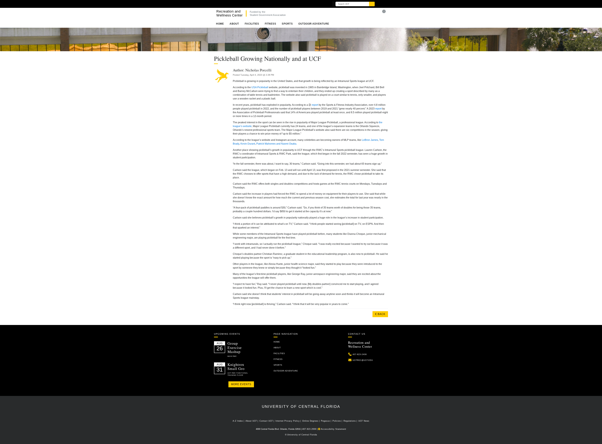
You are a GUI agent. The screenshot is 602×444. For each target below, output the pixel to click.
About (234, 23)
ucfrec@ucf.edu (363, 360)
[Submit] (372, 4)
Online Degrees (310, 421)
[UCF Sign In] (321, 4)
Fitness (270, 23)
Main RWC (232, 356)
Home (220, 23)
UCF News (363, 421)
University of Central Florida (301, 406)
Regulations (349, 421)
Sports (287, 23)
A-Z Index (238, 421)
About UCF (251, 421)
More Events (241, 384)
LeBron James (370, 140)
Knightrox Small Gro (236, 366)
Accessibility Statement (333, 429)
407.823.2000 (309, 429)
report (315, 105)
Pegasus (325, 421)
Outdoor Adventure (313, 23)
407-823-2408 (360, 354)
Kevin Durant (247, 143)
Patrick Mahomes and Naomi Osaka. (276, 143)
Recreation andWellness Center (229, 13)
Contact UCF (266, 421)
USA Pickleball (259, 87)
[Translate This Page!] (384, 11)
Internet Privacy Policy (287, 421)
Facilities (252, 23)
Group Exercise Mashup (234, 347)
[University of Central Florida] (250, 3)
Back (381, 314)
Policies (337, 421)
